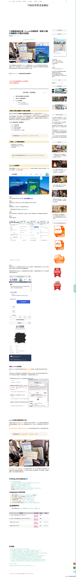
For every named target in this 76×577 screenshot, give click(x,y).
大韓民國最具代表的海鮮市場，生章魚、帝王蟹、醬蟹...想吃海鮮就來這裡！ (28, 488)
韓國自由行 (22, 565)
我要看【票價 (24, 508)
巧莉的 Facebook (15, 73)
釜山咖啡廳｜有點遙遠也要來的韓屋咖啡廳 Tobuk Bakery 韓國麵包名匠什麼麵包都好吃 (26, 556)
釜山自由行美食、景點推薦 (16, 481)
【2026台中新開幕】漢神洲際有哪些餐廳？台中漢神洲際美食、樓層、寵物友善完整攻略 (59, 137)
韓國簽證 (29, 565)
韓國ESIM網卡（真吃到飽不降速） (26, 495)
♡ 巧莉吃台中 (35, 1)
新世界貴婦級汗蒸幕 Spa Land (29, 498)
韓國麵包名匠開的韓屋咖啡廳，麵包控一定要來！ (24, 489)
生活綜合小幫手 (18, 1)
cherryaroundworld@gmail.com (57, 68)
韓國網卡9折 (32, 496)
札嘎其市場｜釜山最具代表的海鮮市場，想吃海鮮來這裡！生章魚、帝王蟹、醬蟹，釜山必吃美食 (28, 560)
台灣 (9, 1)
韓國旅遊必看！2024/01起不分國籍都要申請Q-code (20, 485)
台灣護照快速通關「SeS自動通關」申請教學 (29, 135)
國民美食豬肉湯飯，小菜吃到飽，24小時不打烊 (23, 486)
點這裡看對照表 (24, 209)
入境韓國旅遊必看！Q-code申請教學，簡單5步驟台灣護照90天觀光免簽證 (24, 554)
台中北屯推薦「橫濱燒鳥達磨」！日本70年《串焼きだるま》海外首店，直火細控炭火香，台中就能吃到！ (59, 119)
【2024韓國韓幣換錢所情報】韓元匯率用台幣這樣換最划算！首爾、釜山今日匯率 (25, 482)
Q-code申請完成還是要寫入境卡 (23, 103)
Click (75, 288)
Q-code (33, 565)
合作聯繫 (30, 1)
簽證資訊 (18, 565)
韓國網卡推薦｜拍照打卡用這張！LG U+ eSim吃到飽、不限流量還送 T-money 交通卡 (26, 550)
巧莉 (14, 35)
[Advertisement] (38, 18)
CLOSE (45, 92)
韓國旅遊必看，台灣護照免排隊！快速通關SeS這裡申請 (21, 484)
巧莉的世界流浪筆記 (38, 5)
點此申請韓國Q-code (28, 198)
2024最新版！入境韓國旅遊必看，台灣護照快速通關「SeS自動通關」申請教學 (25, 551)
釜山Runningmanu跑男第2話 (28, 501)
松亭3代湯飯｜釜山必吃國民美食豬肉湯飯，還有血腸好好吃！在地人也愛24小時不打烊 (26, 558)
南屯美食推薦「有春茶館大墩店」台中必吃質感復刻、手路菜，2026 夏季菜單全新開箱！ (59, 127)
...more (53, 64)
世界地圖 (13, 1)
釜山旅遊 (26, 565)
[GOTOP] (74, 572)
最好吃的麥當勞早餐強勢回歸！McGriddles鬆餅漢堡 (20, 548)
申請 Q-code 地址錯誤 (22, 102)
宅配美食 (40, 1)
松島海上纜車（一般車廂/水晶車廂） (27, 499)
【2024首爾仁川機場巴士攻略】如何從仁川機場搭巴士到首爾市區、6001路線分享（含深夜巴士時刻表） (29, 552)
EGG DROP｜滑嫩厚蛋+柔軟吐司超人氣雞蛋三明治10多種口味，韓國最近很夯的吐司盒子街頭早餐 (28, 559)
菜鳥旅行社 (24, 1)
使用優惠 (36, 516)
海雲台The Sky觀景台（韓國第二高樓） (32, 502)
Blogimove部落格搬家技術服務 (70, 576)
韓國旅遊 (11, 35)
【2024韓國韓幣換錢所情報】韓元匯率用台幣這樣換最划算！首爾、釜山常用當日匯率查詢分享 (27, 555)
